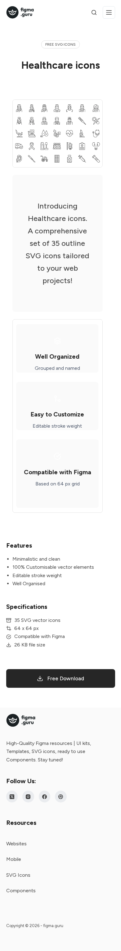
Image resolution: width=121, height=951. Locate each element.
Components (21, 891)
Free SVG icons (60, 44)
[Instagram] (28, 796)
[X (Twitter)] (12, 796)
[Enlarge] (95, 107)
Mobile (13, 859)
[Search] (94, 12)
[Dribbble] (61, 796)
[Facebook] (45, 796)
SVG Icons (18, 875)
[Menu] (109, 12)
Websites (16, 844)
